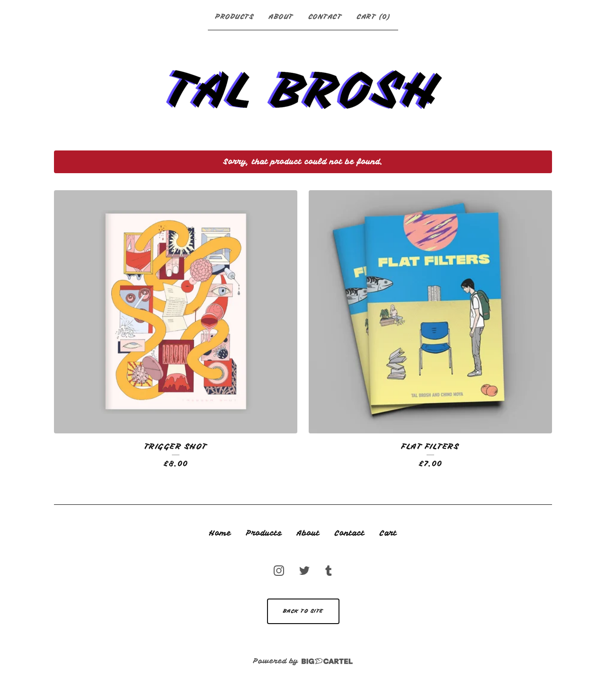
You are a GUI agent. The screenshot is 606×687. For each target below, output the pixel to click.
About (281, 16)
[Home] (303, 88)
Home (220, 533)
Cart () (374, 16)
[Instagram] (279, 571)
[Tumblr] (328, 571)
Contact (325, 16)
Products (234, 16)
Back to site (303, 611)
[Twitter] (304, 571)
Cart (388, 533)
